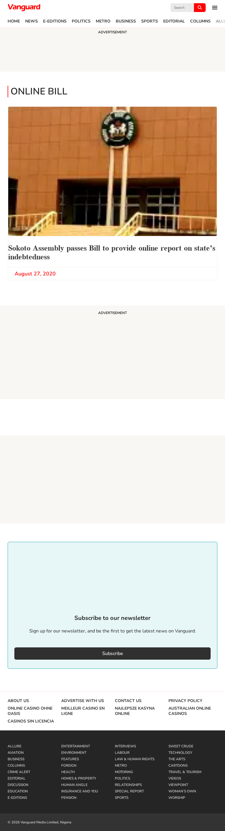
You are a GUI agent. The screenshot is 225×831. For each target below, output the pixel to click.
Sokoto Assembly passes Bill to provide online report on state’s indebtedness (111, 251)
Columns (200, 21)
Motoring (124, 772)
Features (70, 759)
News (31, 21)
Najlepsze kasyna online (135, 711)
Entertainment (75, 746)
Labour (122, 752)
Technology (180, 752)
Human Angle (74, 784)
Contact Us (128, 701)
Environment (73, 752)
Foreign (68, 765)
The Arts (176, 759)
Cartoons (178, 765)
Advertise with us (82, 701)
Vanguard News (24, 7)
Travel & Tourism (184, 772)
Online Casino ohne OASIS (30, 711)
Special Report (129, 791)
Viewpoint (178, 784)
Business (126, 21)
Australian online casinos (189, 711)
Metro (103, 21)
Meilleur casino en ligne (83, 711)
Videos (174, 778)
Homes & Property (78, 778)
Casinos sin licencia (31, 721)
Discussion (18, 784)
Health (68, 772)
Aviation (16, 752)
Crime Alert (19, 772)
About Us (18, 701)
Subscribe (112, 653)
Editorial (174, 21)
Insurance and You (79, 791)
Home (14, 21)
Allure (14, 746)
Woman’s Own (182, 791)
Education (18, 791)
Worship (176, 797)
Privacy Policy (185, 701)
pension (68, 797)
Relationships (128, 784)
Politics (81, 21)
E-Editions (55, 21)
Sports (149, 21)
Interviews (125, 746)
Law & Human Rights (134, 759)
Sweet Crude (180, 746)
